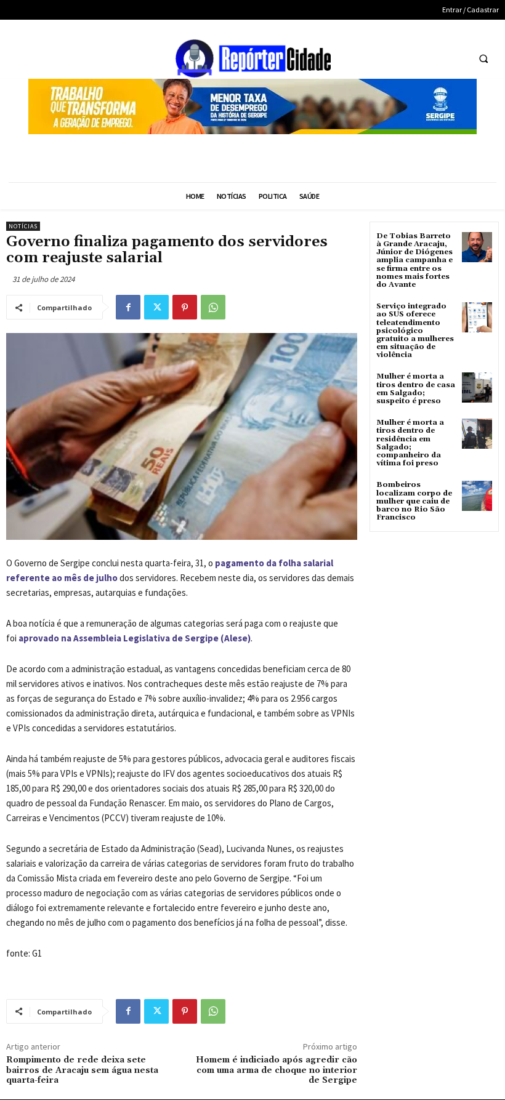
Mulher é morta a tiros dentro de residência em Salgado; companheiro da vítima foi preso (410, 443)
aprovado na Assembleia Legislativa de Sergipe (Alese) (134, 638)
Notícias (23, 226)
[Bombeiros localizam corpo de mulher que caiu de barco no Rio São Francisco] (477, 496)
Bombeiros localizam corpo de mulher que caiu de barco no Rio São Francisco (414, 501)
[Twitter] (156, 307)
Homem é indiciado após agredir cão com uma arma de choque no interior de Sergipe (276, 1070)
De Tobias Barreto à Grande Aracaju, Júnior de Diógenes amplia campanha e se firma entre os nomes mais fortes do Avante (414, 260)
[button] (483, 59)
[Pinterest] (184, 307)
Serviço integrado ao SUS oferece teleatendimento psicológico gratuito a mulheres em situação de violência (415, 330)
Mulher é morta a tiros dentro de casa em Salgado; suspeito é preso (415, 389)
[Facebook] (128, 307)
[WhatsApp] (213, 307)
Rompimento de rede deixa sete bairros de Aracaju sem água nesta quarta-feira (82, 1070)
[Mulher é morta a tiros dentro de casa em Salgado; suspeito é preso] (477, 387)
